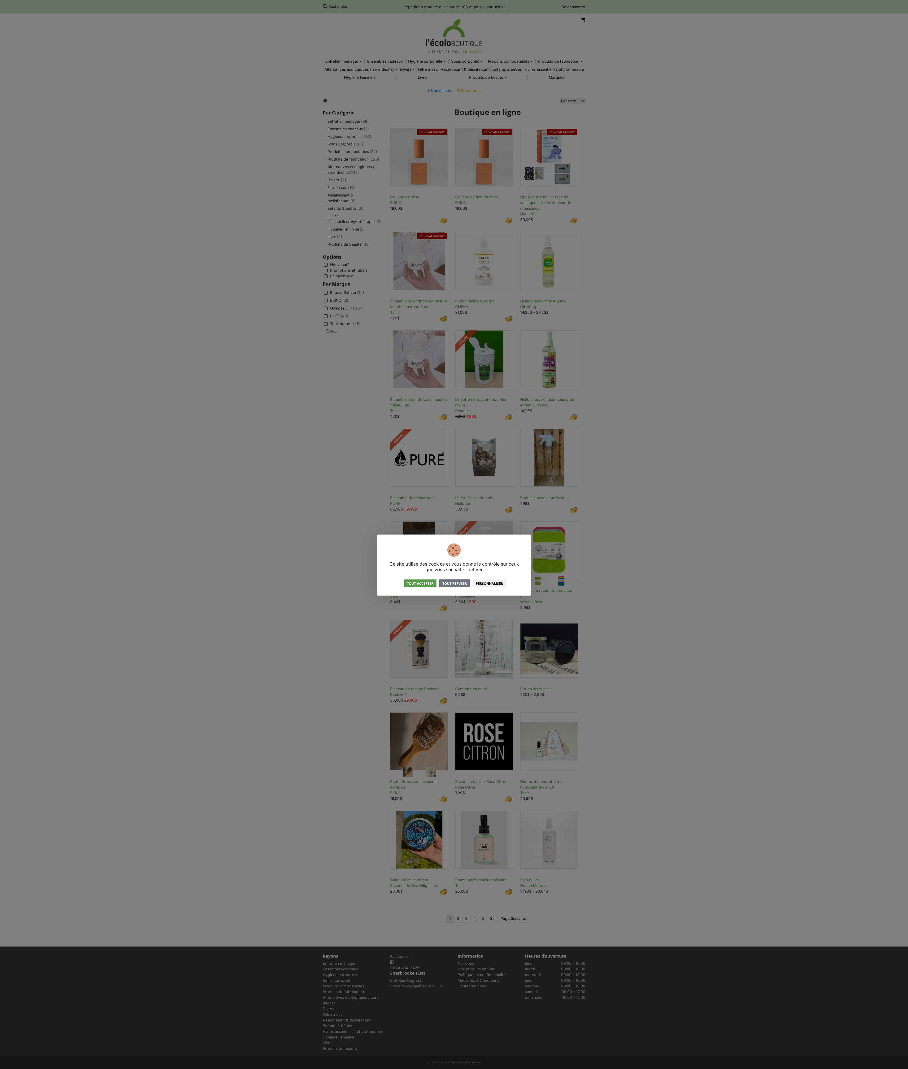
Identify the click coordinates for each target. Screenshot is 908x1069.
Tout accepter (420, 583)
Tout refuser (454, 583)
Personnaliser (489, 583)
